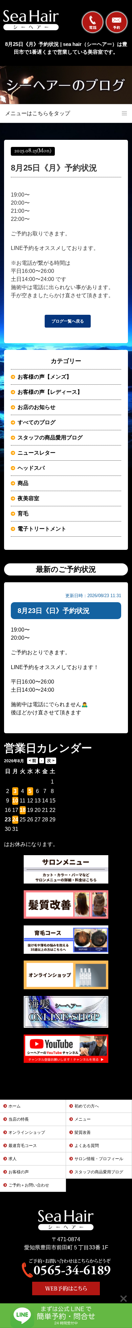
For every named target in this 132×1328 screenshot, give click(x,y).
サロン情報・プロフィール (98, 1158)
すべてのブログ (37, 422)
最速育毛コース (22, 1145)
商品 (23, 483)
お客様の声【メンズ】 (45, 377)
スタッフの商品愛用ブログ (50, 437)
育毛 (23, 513)
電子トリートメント (42, 529)
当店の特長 (18, 1119)
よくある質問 (86, 1145)
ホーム (14, 1106)
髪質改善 (82, 1132)
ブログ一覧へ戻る (67, 321)
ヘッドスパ (31, 468)
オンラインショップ (26, 1132)
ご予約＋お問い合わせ (28, 1185)
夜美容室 (28, 498)
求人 (12, 1158)
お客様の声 (18, 1172)
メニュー (82, 1119)
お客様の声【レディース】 (50, 392)
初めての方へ (86, 1106)
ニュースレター (37, 453)
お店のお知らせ (37, 407)
